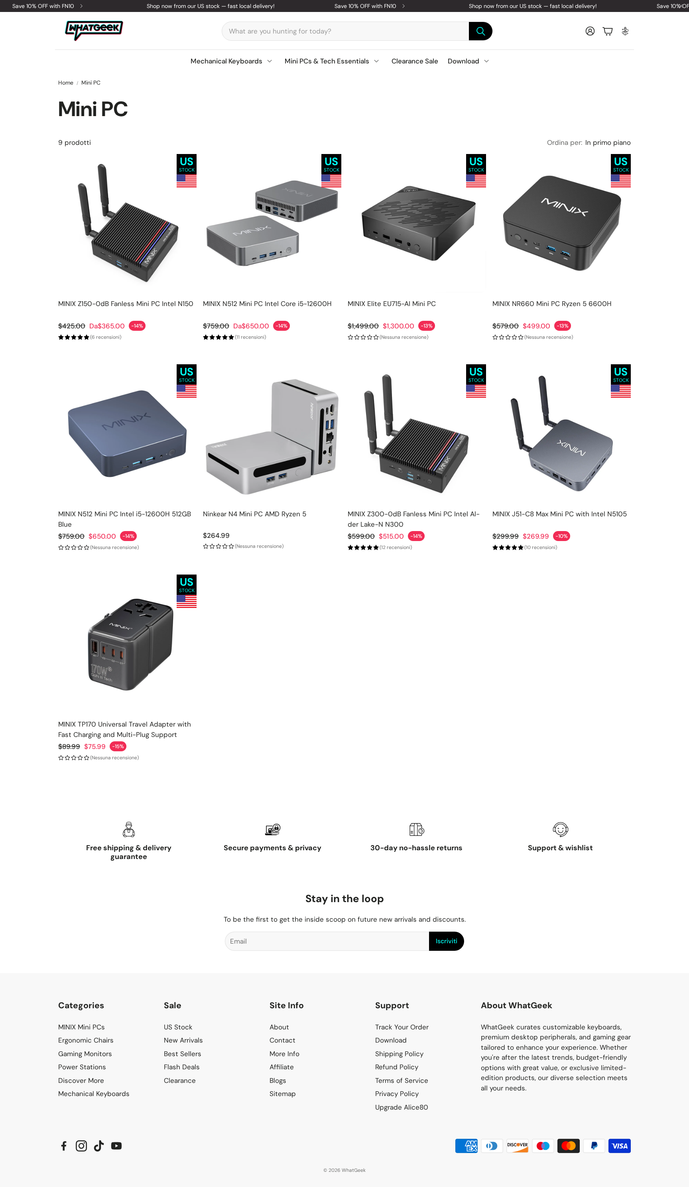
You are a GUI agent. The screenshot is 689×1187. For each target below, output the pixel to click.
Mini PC (90, 82)
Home (65, 82)
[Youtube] (116, 1145)
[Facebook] (63, 1145)
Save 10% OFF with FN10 (43, 6)
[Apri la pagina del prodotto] (127, 223)
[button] (357, 31)
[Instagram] (81, 1145)
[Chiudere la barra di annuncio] (681, 6)
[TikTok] (98, 1145)
